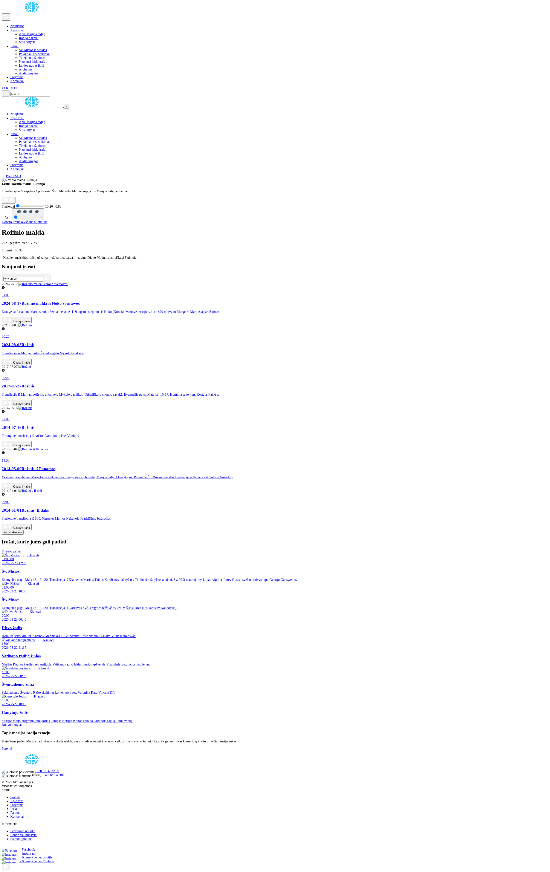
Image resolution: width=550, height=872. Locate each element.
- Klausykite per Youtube (36, 861)
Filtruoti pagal (11, 551)
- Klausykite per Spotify (36, 857)
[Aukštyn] (6, 866)
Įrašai (14, 46)
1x (6, 217)
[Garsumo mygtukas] (28, 214)
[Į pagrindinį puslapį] (33, 106)
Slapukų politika (21, 839)
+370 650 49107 (53, 775)
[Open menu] (6, 17)
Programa (16, 77)
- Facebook (27, 849)
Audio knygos (28, 73)
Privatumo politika (22, 831)
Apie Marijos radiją (32, 34)
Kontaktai (17, 81)
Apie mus (17, 30)
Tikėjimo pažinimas (32, 58)
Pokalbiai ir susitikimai (34, 54)
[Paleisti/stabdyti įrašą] (8, 200)
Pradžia (15, 797)
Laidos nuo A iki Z (31, 65)
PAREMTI (9, 88)
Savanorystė (27, 42)
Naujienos (17, 26)
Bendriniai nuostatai (23, 835)
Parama (15, 812)
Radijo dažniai (28, 38)
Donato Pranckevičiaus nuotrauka (24, 222)
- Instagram (27, 853)
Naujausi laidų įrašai (32, 61)
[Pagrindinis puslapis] (32, 11)
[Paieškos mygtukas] (5, 93)
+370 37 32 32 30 (47, 771)
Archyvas (25, 69)
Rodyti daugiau (12, 532)
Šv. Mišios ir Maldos (33, 50)
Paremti (7, 748)
